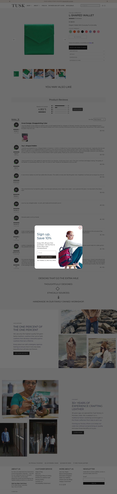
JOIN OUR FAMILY (46, 257)
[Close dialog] (80, 227)
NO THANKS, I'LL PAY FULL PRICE (46, 260)
